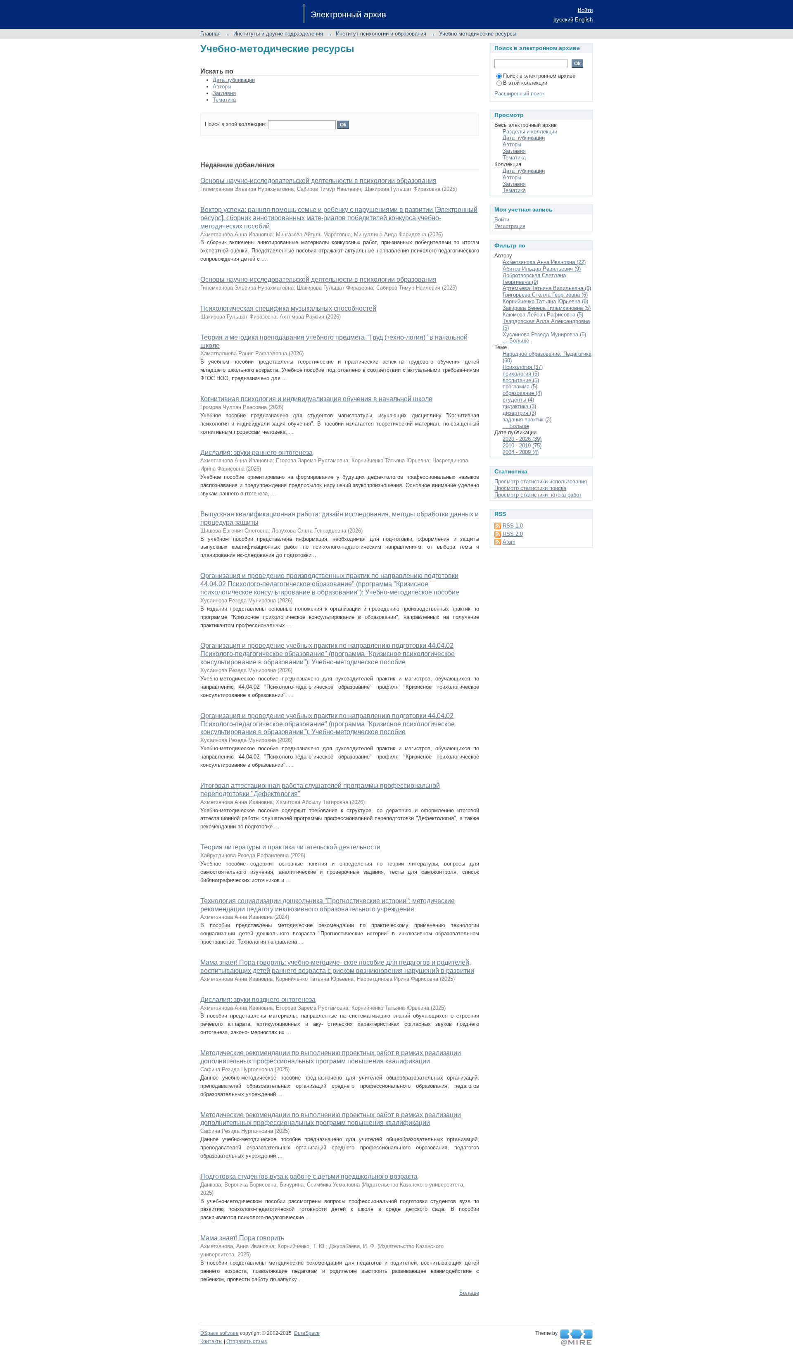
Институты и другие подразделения (278, 34)
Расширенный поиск (519, 93)
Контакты (211, 1341)
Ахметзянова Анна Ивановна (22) (544, 262)
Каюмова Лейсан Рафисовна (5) (543, 315)
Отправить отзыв (246, 1341)
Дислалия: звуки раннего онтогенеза (256, 452)
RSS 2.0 (513, 534)
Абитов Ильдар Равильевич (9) (542, 269)
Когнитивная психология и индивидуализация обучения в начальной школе (316, 398)
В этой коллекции (525, 83)
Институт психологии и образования (381, 34)
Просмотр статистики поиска (530, 488)
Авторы (222, 86)
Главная (210, 34)
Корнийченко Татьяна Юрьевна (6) (545, 301)
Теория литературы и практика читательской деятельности (290, 847)
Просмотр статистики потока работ (538, 495)
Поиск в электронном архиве (539, 76)
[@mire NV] (576, 1338)
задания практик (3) (527, 419)
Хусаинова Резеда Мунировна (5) (544, 334)
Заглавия (224, 93)
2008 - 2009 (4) (521, 452)
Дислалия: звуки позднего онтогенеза (258, 999)
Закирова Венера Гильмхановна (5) (547, 308)
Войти (585, 10)
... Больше (516, 341)
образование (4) (522, 393)
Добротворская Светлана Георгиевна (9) (534, 278)
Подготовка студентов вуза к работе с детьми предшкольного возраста (309, 1176)
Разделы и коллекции (530, 131)
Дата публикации (234, 80)
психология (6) (521, 374)
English (584, 20)
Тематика (224, 100)
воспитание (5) (521, 380)
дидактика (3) (519, 406)
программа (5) (520, 386)
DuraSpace (307, 1333)
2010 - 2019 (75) (522, 445)
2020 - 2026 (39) (522, 439)
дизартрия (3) (519, 413)
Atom (509, 542)
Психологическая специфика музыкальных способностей (288, 308)
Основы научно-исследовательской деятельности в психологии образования (318, 180)
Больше (469, 1293)
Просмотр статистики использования (540, 481)
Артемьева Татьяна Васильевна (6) (547, 288)
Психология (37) (523, 367)
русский (563, 20)
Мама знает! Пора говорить (242, 1237)
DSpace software (219, 1333)
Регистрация (509, 226)
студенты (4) (518, 400)
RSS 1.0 (513, 526)
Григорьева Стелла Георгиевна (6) (545, 295)
